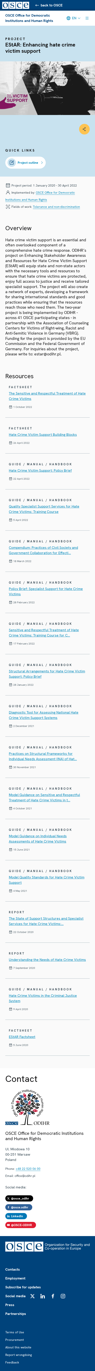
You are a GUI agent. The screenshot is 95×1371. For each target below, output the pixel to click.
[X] (32, 1296)
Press (9, 1305)
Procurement (14, 1340)
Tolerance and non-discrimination (56, 207)
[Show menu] (87, 18)
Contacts (12, 1269)
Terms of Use (14, 1332)
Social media (15, 1296)
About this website (18, 1347)
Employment (15, 1278)
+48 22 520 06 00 (28, 1169)
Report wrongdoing (18, 1355)
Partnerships (15, 1313)
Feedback (12, 1362)
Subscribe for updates (23, 1287)
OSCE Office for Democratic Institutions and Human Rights (29, 18)
